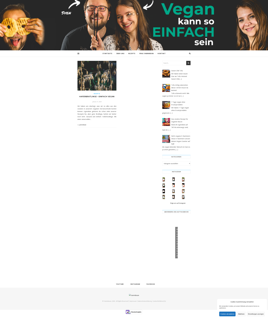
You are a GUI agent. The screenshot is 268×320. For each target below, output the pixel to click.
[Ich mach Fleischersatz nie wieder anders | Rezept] (164, 197)
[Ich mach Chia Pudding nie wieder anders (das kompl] (183, 197)
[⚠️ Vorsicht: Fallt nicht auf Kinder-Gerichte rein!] (173, 185)
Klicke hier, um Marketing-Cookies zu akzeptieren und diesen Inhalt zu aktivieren (177, 242)
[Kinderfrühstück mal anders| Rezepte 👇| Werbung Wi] (183, 191)
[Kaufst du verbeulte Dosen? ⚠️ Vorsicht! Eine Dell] (164, 179)
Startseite (107, 53)
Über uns (120, 53)
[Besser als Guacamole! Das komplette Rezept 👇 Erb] (164, 185)
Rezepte (131, 53)
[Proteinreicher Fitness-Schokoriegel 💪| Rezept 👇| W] (173, 197)
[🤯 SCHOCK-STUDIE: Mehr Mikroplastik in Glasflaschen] (173, 179)
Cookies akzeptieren (227, 314)
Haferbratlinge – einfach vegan (97, 97)
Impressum (133, 301)
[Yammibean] (134, 25)
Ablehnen (241, 314)
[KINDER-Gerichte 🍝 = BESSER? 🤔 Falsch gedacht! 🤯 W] (183, 185)
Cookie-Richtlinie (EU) (159, 301)
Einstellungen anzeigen (256, 314)
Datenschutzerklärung (144, 301)
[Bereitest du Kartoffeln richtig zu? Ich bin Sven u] (173, 191)
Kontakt (162, 53)
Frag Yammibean (146, 53)
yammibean (82, 125)
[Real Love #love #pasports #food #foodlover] (164, 191)
